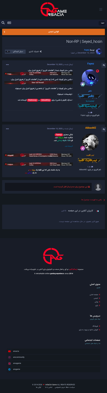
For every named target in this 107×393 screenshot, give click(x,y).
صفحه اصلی (94, 294)
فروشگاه (95, 326)
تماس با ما (48, 387)
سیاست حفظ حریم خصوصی (65, 387)
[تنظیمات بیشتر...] (7, 64)
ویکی (96, 302)
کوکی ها (38, 387)
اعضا (73, 53)
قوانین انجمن (53, 31)
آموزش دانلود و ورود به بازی (88, 330)
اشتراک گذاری (34, 51)
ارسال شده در (60, 64)
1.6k (89, 167)
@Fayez (59, 135)
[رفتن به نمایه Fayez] (99, 52)
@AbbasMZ (45, 100)
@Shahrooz (32, 100)
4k (89, 112)
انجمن (96, 298)
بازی (96, 305)
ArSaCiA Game (51, 385)
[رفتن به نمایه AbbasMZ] (90, 142)
